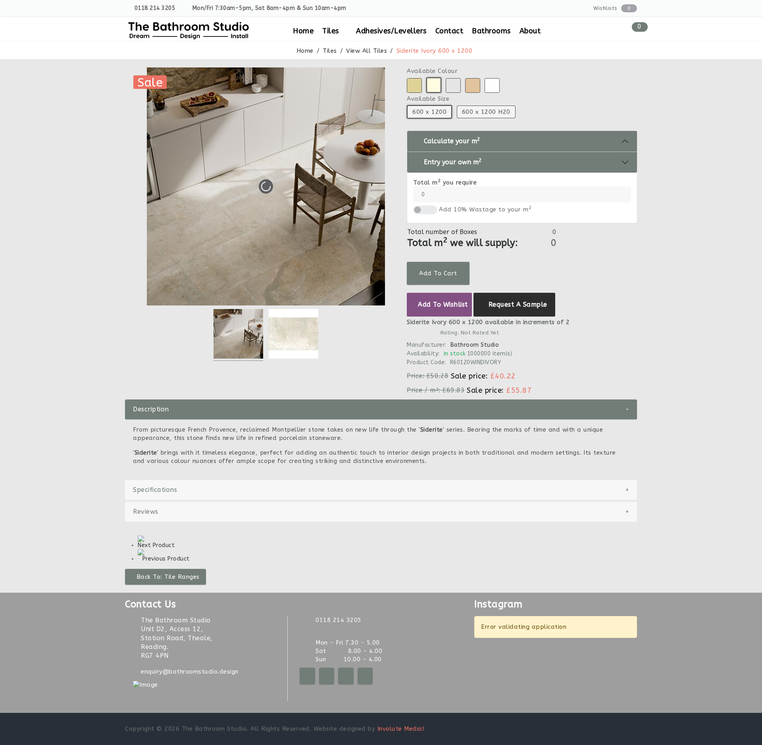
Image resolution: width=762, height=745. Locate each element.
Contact (449, 31)
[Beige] (414, 85)
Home (303, 31)
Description (381, 409)
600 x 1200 (429, 111)
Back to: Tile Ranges (168, 576)
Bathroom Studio (474, 345)
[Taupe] (472, 85)
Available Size (428, 98)
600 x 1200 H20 (486, 111)
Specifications (381, 489)
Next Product (156, 545)
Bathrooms (491, 31)
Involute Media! (400, 728)
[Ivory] (433, 85)
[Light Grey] (453, 85)
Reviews (381, 511)
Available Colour (432, 71)
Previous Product (166, 558)
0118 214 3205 (155, 8)
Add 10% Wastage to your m (485, 209)
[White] (492, 85)
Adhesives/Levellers (391, 31)
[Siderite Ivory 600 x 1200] (238, 335)
